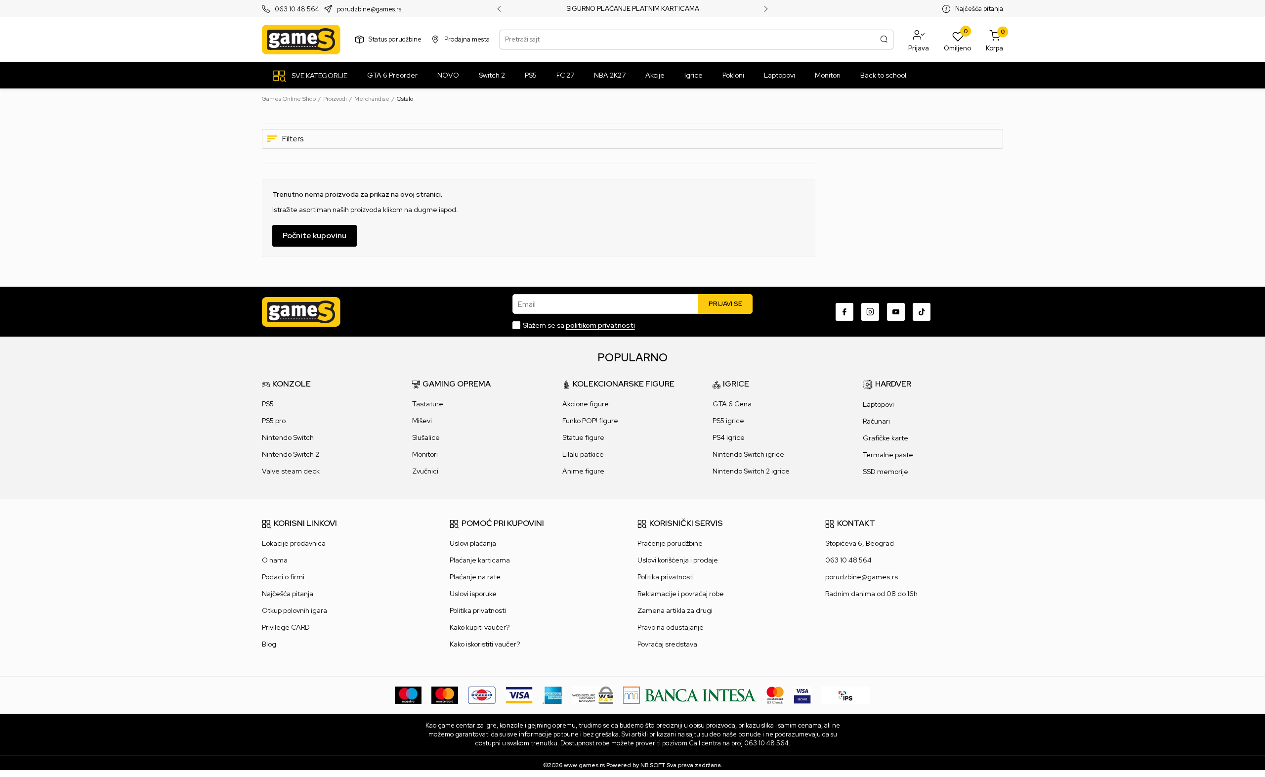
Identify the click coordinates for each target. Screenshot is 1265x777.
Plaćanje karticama (480, 560)
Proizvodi (335, 99)
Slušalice (426, 437)
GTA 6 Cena (732, 403)
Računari (876, 421)
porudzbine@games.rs (369, 9)
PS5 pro (274, 420)
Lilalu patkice (583, 454)
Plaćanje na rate (475, 576)
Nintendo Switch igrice (748, 454)
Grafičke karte (885, 437)
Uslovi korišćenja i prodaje (677, 560)
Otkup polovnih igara (294, 610)
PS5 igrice (728, 420)
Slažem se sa (579, 325)
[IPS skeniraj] (845, 694)
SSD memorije (885, 471)
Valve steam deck (291, 471)
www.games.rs (584, 765)
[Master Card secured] (775, 694)
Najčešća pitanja (979, 8)
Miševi (422, 420)
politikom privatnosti (600, 325)
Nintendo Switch (288, 437)
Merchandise (371, 99)
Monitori (425, 454)
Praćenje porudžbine (670, 543)
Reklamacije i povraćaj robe (680, 593)
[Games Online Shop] (301, 39)
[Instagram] (870, 312)
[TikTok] (921, 312)
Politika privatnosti (478, 610)
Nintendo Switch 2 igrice (751, 471)
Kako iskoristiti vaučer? (485, 644)
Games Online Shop (289, 99)
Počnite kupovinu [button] (314, 235)
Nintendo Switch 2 (290, 454)
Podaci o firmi (283, 576)
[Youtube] (896, 312)
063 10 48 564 (297, 9)
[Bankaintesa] (690, 694)
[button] (918, 39)
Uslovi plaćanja (473, 543)
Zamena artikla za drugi (675, 610)
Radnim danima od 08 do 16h (871, 593)
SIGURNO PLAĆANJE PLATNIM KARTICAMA (632, 9)
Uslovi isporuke (473, 593)
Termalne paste (888, 454)
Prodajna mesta (467, 39)
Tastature (427, 403)
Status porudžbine (395, 39)
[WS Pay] (592, 694)
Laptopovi (878, 404)
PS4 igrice (729, 437)
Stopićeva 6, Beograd (859, 543)
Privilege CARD (286, 627)
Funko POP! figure (590, 420)
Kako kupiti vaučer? (479, 627)
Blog (269, 644)
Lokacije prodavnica (294, 543)
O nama (275, 560)
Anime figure (583, 471)
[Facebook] (844, 312)
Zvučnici (425, 471)
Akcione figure (585, 403)
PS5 (268, 403)
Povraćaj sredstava (667, 644)
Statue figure (583, 437)
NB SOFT (652, 765)
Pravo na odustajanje (670, 627)
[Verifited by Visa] (802, 694)
